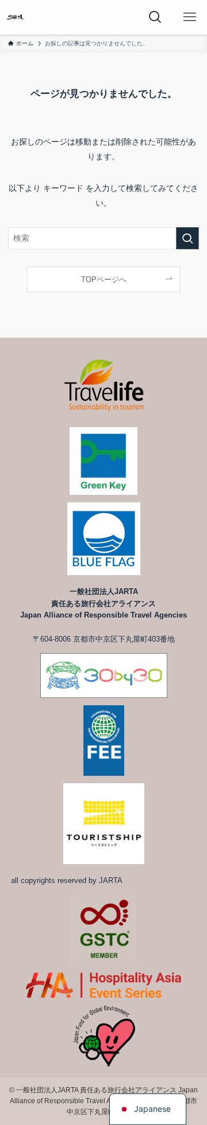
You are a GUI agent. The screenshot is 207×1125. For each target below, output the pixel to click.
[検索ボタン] (155, 17)
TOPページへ (103, 279)
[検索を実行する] (187, 238)
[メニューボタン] (189, 17)
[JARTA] (15, 17)
